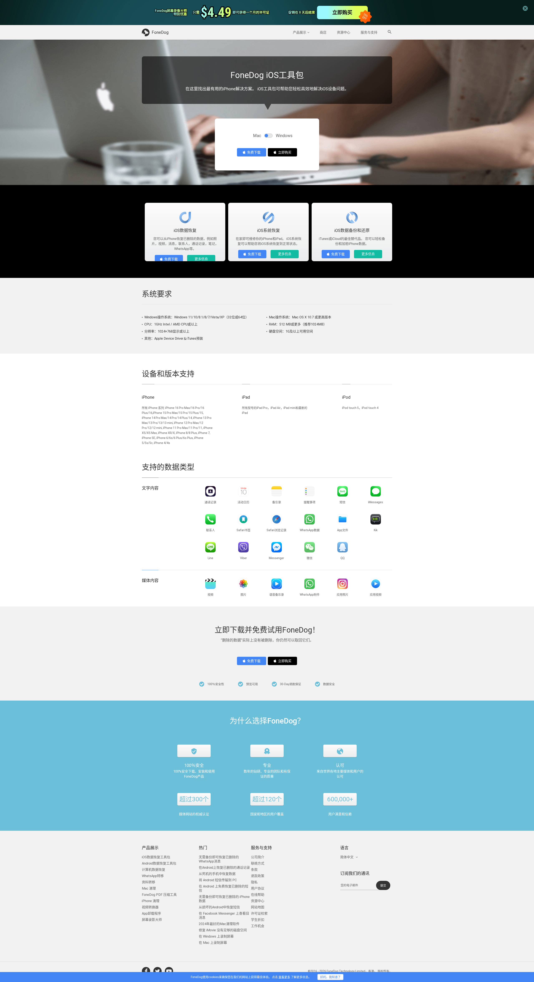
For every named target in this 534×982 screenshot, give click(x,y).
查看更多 (284, 977)
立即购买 (284, 152)
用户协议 (257, 888)
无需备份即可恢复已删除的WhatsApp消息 (219, 859)
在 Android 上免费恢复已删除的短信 (223, 888)
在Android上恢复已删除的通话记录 (224, 868)
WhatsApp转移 (153, 876)
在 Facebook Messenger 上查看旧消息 (224, 915)
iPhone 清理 (150, 901)
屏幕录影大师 (152, 920)
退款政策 (257, 876)
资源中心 (343, 32)
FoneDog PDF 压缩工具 (159, 895)
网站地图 (257, 907)
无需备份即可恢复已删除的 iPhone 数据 (224, 899)
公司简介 (257, 857)
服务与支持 (369, 32)
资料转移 (148, 882)
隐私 (254, 882)
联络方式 (257, 863)
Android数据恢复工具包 (159, 863)
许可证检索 (259, 913)
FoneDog (160, 32)
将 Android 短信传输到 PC (218, 880)
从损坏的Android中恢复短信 (219, 907)
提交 (383, 885)
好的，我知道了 (330, 977)
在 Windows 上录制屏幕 (216, 936)
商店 (323, 32)
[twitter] (157, 971)
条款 (254, 870)
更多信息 (201, 259)
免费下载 (254, 152)
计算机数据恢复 (153, 870)
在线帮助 (257, 895)
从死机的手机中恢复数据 (217, 874)
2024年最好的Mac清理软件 (219, 924)
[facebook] (146, 971)
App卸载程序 (151, 913)
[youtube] (169, 971)
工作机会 (257, 926)
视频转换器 (150, 907)
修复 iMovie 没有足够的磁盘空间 (223, 930)
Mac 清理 (149, 888)
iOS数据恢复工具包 (156, 857)
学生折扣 (257, 920)
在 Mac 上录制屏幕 (213, 943)
